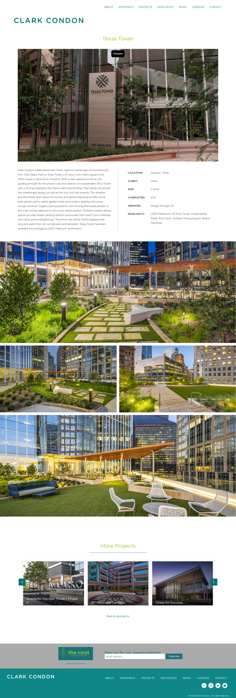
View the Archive (75, 663)
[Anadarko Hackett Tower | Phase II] (53, 583)
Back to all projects (118, 616)
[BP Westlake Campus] (118, 583)
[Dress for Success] (182, 583)
